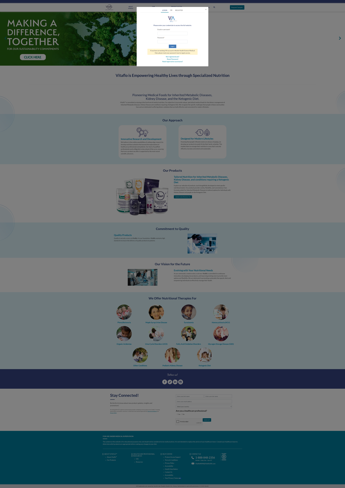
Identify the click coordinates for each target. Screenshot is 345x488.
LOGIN (164, 10)
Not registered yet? (172, 57)
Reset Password (172, 59)
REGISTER (179, 10)
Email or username (163, 29)
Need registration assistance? (172, 61)
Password (160, 38)
